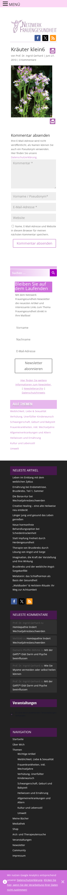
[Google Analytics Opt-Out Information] (5, 882)
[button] (38, 38)
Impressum (19, 855)
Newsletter (19, 845)
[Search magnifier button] (53, 272)
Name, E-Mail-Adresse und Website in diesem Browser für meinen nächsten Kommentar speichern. (33, 230)
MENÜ (14, 4)
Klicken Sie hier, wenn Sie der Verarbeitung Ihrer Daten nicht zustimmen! (32, 884)
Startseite (18, 739)
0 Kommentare (27, 59)
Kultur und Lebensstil (22, 443)
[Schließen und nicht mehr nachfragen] (62, 882)
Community (19, 850)
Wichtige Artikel (27, 753)
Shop (15, 829)
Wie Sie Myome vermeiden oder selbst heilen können (34, 670)
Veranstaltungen (22, 839)
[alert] (33, 714)
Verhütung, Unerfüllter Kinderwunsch (32, 416)
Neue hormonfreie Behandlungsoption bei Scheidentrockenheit (26, 529)
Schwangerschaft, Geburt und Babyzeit (32, 422)
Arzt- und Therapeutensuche (29, 834)
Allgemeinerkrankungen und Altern (30, 432)
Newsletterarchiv (33, 388)
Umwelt (14, 448)
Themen (17, 749)
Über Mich (19, 744)
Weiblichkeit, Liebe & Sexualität (28, 411)
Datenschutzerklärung (24, 157)
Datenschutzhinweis (33, 392)
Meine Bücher (21, 818)
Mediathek (19, 823)
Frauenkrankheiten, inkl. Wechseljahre (32, 427)
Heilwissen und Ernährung (25, 437)
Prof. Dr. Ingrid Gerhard (29, 55)
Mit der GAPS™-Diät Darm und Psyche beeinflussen (33, 654)
